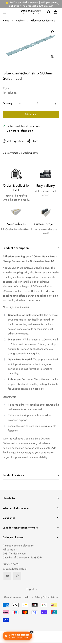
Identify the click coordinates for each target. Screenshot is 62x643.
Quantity (7, 103)
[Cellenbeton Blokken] (31, 12)
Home (6, 20)
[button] (55, 12)
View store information (20, 131)
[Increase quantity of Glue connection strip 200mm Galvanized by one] (55, 103)
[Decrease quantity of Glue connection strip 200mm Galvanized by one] (19, 103)
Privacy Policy (42, 597)
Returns (54, 597)
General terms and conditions (18, 597)
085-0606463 (11, 564)
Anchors (20, 20)
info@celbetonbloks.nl (15, 569)
